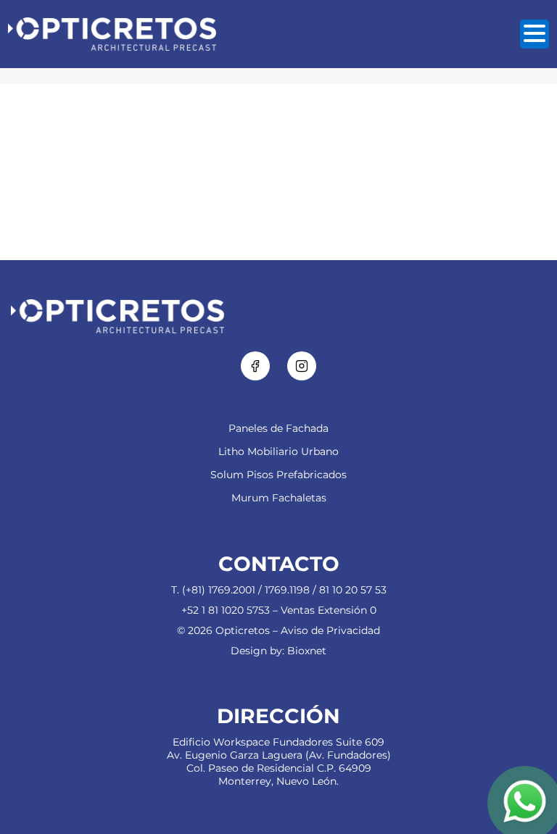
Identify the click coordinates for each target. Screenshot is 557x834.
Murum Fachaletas (278, 497)
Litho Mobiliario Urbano (278, 451)
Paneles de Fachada (278, 428)
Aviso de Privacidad (330, 630)
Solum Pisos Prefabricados (278, 474)
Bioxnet (306, 650)
